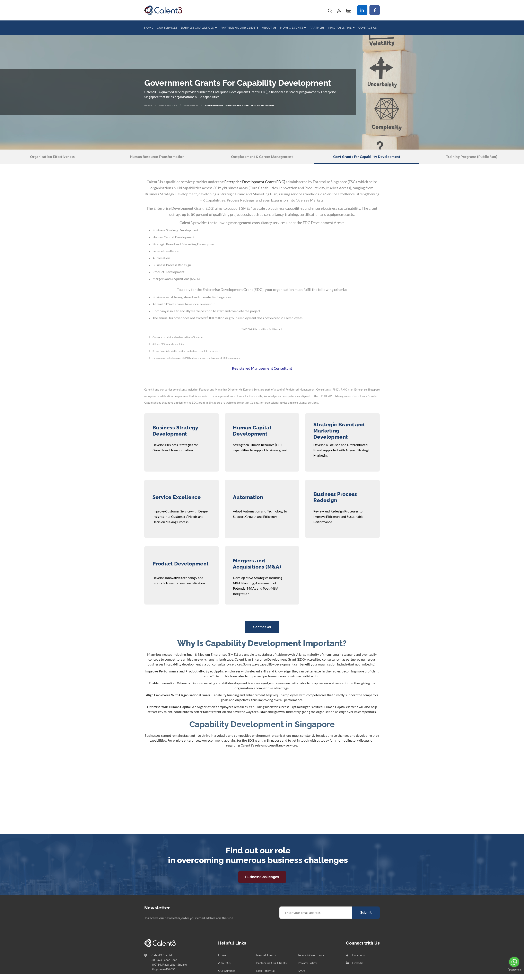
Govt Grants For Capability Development (366, 156)
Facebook (374, 10)
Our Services (168, 105)
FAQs (301, 970)
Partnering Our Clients (271, 963)
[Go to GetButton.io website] (514, 969)
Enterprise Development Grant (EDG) (254, 181)
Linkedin (362, 10)
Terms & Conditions (311, 955)
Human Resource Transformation (157, 156)
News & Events (266, 955)
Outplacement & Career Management (262, 156)
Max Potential (265, 970)
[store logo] (163, 10)
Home (148, 105)
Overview (191, 105)
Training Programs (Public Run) (471, 156)
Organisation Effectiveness (52, 156)
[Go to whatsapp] (514, 962)
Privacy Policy (307, 963)
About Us (224, 963)
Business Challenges (262, 877)
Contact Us (262, 627)
